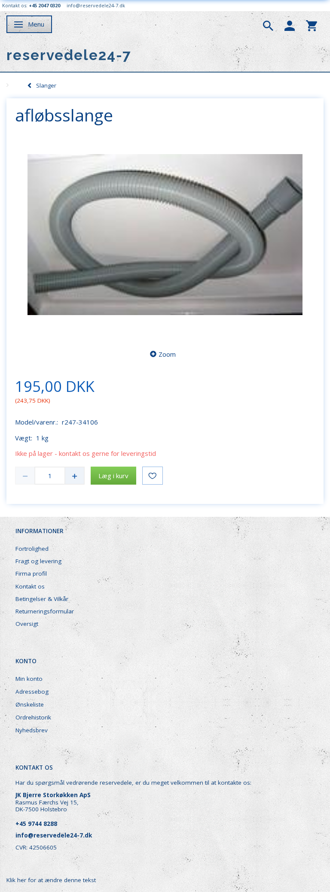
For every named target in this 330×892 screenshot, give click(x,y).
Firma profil (31, 573)
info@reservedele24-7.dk (96, 5)
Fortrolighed (32, 548)
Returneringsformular (44, 611)
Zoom (167, 354)
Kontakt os (30, 586)
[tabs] (268, 25)
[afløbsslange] (165, 235)
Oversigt (26, 624)
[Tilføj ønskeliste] (152, 476)
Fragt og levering (38, 561)
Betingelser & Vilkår (41, 599)
